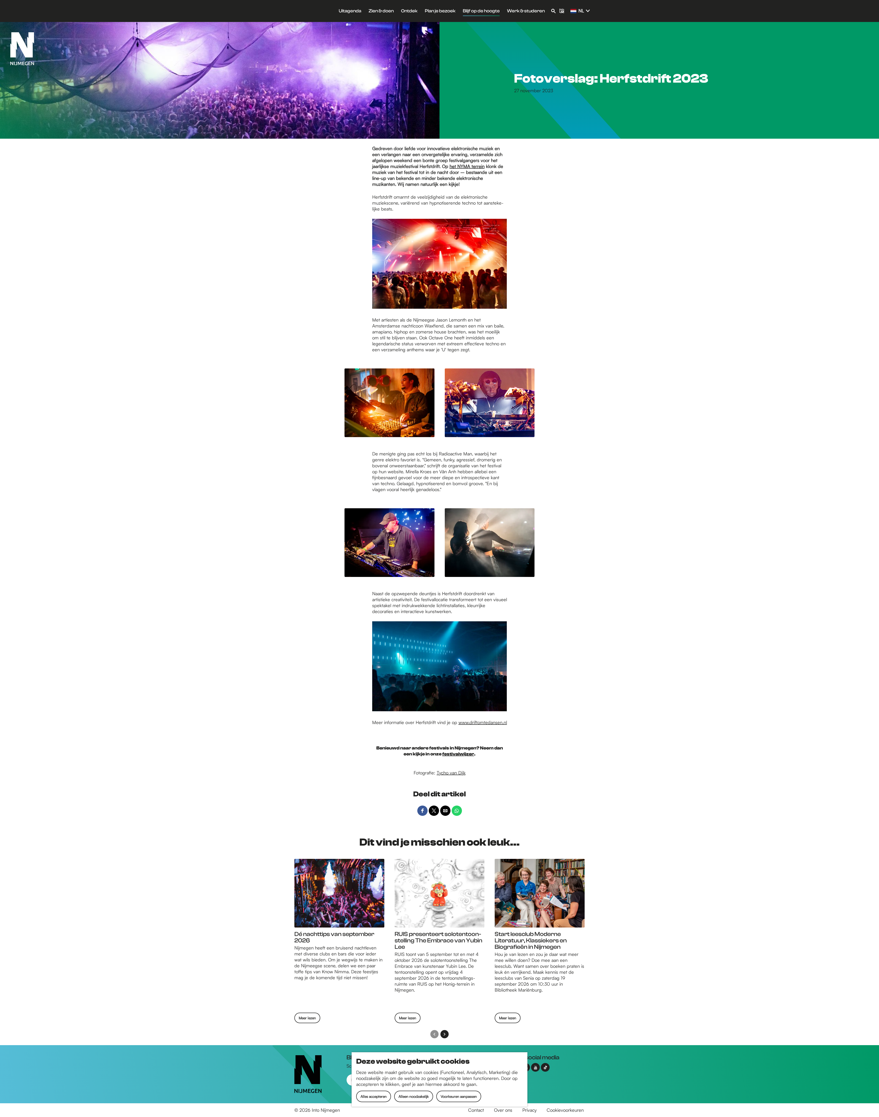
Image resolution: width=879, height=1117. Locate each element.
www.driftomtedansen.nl (482, 722)
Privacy (529, 1110)
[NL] (573, 11)
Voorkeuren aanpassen (459, 1096)
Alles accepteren (374, 1096)
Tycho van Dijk (451, 773)
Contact (476, 1110)
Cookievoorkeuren (565, 1110)
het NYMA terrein (467, 166)
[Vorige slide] (434, 1034)
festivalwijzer (458, 754)
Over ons (503, 1110)
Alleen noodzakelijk (414, 1096)
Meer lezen (307, 1019)
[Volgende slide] (444, 1034)
